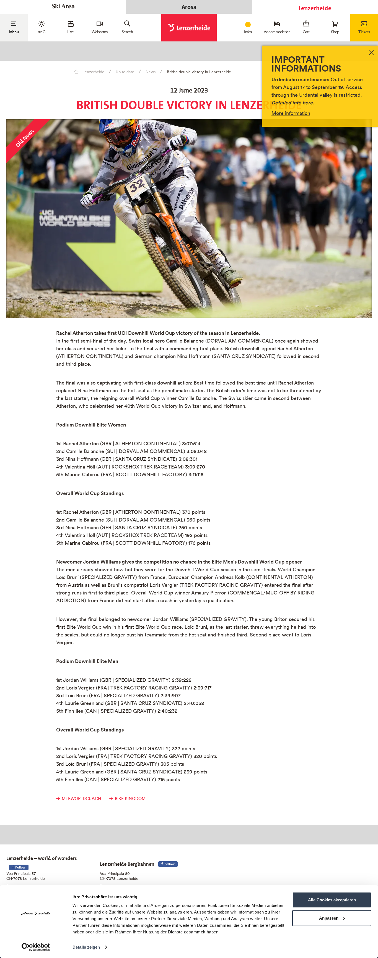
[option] (189, 218)
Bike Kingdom (130, 798)
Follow (19, 867)
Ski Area (63, 7)
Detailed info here (292, 102)
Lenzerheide (315, 7)
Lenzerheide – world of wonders (41, 857)
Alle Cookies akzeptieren (332, 900)
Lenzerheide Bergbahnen (127, 862)
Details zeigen (86, 947)
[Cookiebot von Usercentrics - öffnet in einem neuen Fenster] (36, 947)
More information (290, 113)
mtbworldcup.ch (81, 798)
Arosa (189, 7)
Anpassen (328, 917)
